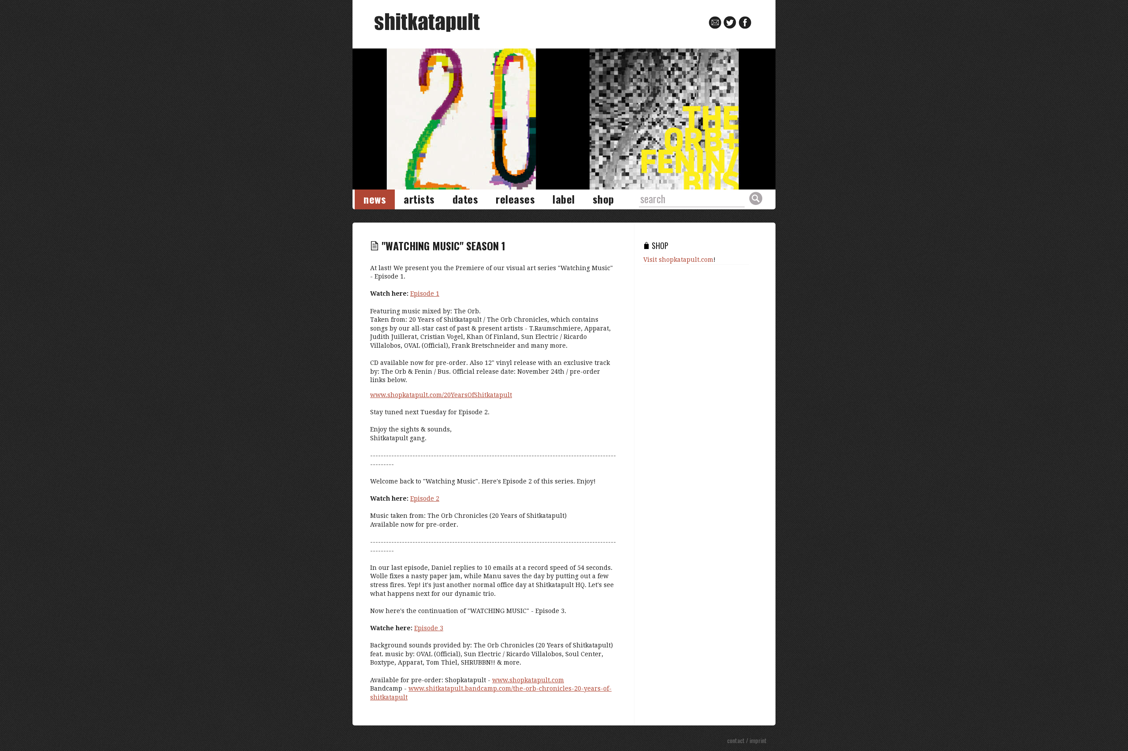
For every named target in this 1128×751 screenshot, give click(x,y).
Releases (515, 199)
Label (564, 199)
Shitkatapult (427, 22)
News (375, 199)
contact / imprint (747, 740)
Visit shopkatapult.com (678, 259)
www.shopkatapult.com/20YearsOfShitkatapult (441, 394)
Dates (466, 199)
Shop (603, 199)
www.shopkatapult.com (528, 680)
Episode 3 (428, 628)
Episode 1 (424, 293)
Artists (419, 199)
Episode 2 (424, 498)
